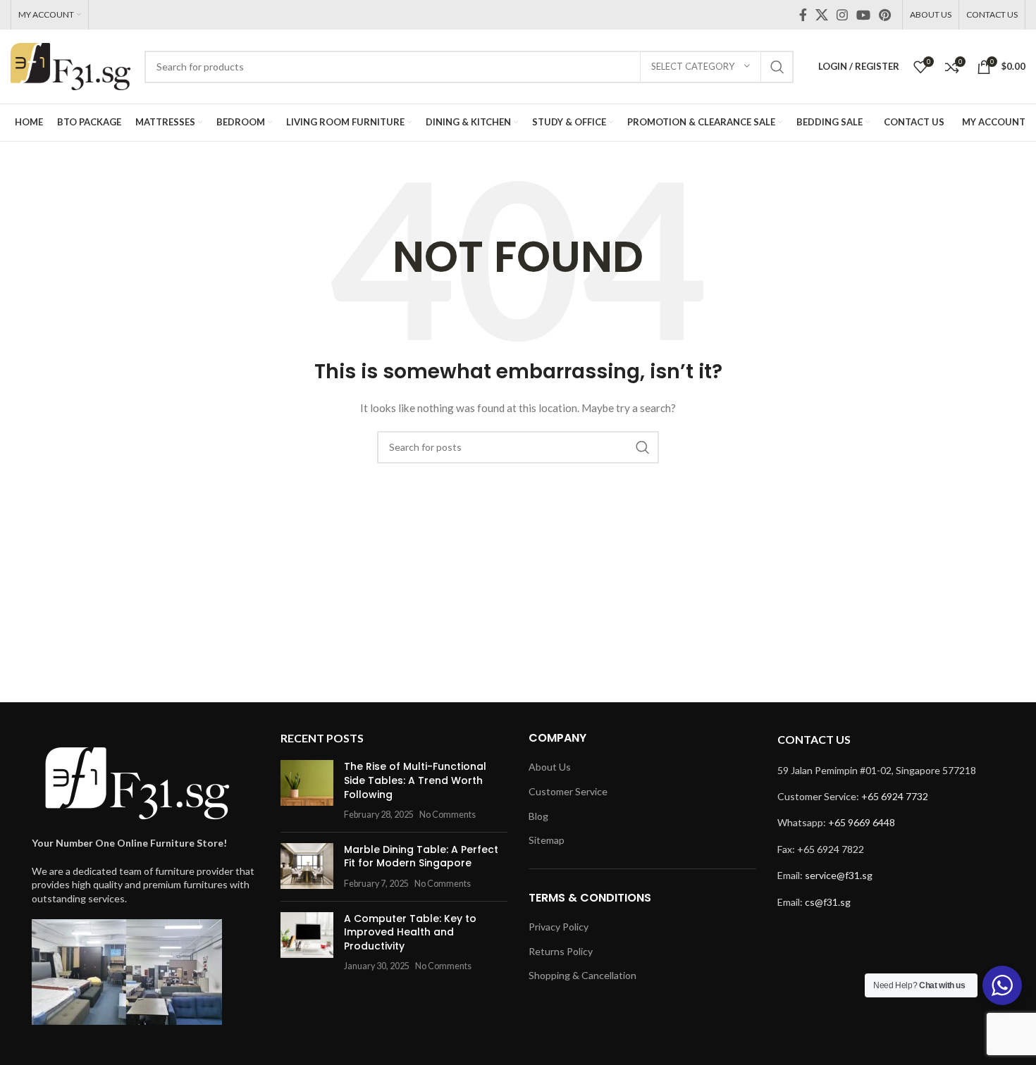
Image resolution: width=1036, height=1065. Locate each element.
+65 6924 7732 (894, 796)
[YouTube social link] (863, 14)
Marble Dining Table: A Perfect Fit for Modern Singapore (421, 856)
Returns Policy (561, 951)
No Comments (447, 814)
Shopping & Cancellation (582, 975)
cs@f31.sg (828, 902)
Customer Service (568, 791)
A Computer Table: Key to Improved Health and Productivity (410, 932)
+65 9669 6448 (861, 822)
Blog (538, 816)
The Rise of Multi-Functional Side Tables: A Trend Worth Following (415, 780)
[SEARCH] (777, 67)
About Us (550, 767)
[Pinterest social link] (885, 14)
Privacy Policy (558, 927)
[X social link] (821, 14)
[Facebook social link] (803, 14)
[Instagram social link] (842, 14)
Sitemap (547, 840)
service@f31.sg (838, 875)
